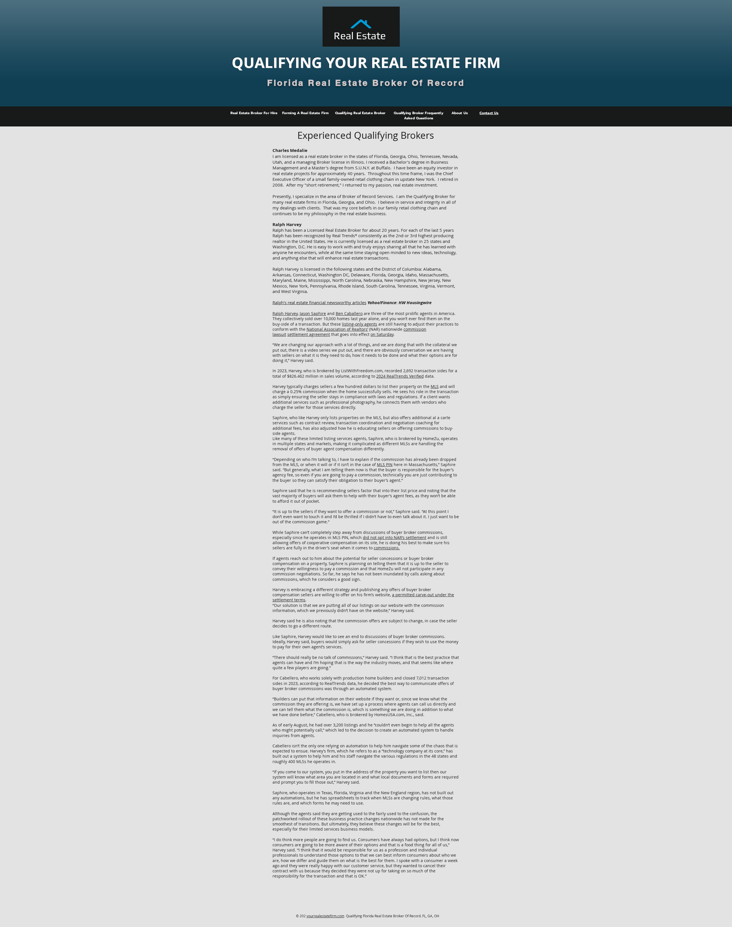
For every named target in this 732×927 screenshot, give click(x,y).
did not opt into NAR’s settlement (394, 537)
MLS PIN (385, 464)
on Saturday (382, 334)
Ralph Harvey (285, 313)
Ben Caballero (349, 313)
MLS (435, 386)
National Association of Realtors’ (337, 329)
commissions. (387, 547)
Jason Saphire (313, 313)
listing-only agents (359, 324)
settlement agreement (308, 334)
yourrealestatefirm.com (325, 916)
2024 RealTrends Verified (400, 376)
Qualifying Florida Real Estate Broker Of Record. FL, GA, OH (391, 916)
